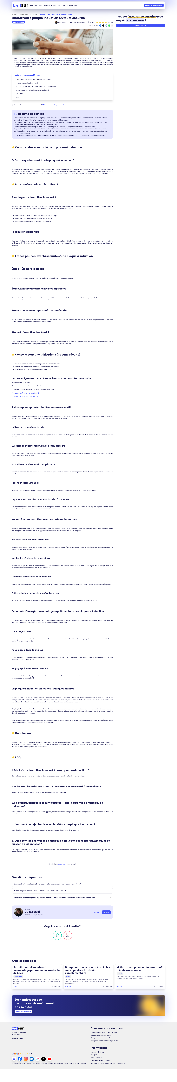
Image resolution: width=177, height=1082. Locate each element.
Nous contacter (96, 1058)
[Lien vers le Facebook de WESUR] (20, 1059)
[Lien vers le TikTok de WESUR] (37, 1059)
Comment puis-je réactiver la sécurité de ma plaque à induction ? (40, 891)
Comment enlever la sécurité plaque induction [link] (56, 14)
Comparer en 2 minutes (153, 5)
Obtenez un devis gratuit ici (53, 105)
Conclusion (20, 94)
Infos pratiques (24, 14)
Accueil (14, 14)
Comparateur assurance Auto (101, 1035)
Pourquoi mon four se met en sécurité (25, 393)
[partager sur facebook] (100, 25)
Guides (34, 14)
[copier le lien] (112, 25)
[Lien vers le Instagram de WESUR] (26, 1059)
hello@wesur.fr (18, 1038)
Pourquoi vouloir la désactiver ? (27, 83)
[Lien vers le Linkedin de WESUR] (32, 1059)
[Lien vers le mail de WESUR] (14, 1059)
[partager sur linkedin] (106, 25)
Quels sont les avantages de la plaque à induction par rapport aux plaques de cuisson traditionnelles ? (54, 898)
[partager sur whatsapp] (109, 25)
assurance (62, 864)
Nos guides (94, 1055)
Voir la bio (106, 912)
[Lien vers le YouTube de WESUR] (49, 1059)
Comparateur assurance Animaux (103, 1038)
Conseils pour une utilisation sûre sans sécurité (32, 90)
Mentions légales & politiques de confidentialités (108, 1063)
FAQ (17, 97)
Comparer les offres (23, 1011)
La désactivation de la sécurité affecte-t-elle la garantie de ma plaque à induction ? (47, 884)
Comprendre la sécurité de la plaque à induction (33, 79)
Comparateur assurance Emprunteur (104, 1041)
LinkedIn (96, 912)
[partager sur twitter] (103, 25)
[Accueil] (20, 5)
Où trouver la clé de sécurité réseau (25, 396)
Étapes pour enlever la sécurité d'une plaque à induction (36, 86)
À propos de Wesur (98, 1052)
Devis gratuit (139, 25)
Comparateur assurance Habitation (104, 1032)
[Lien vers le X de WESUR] (43, 1059)
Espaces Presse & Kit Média (100, 1060)
